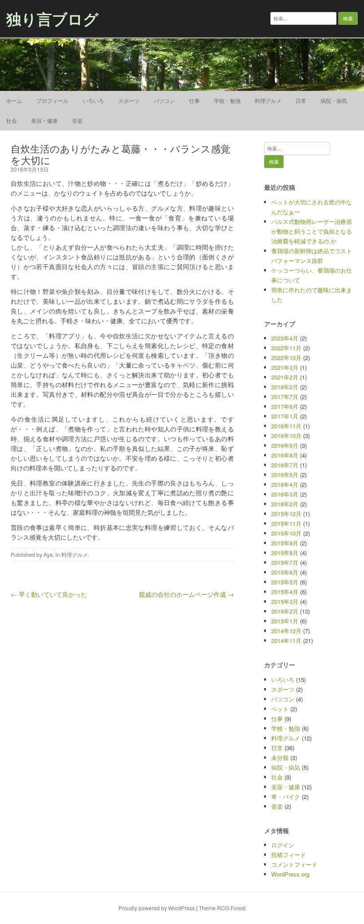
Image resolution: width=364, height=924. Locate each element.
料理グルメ (268, 100)
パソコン (164, 100)
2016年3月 (284, 494)
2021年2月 (284, 377)
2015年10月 (286, 533)
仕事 (194, 100)
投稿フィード (288, 854)
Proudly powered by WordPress (157, 908)
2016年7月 (284, 465)
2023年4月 (284, 338)
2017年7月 (284, 396)
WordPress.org (290, 874)
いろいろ (93, 100)
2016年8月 (284, 455)
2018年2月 (284, 387)
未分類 (280, 757)
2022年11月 (286, 348)
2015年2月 (284, 611)
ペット (280, 709)
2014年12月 (286, 630)
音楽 (77, 120)
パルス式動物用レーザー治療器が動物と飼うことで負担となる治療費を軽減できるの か (311, 231)
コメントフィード (294, 864)
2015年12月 (286, 513)
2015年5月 (284, 582)
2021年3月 (284, 367)
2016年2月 (284, 504)
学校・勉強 (227, 100)
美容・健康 (44, 120)
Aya (48, 554)
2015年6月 (284, 572)
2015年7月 (284, 562)
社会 (11, 120)
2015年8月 (284, 552)
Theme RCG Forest (222, 908)
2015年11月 (286, 523)
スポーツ (128, 100)
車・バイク (285, 796)
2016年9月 (284, 445)
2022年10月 (286, 357)
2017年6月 (284, 406)
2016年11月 (286, 426)
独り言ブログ (52, 18)
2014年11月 (286, 640)
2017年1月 (284, 416)
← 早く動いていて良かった (49, 594)
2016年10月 (286, 435)
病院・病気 (333, 100)
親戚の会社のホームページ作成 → (186, 594)
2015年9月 (284, 543)
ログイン (282, 845)
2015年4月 (284, 591)
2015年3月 (284, 601)
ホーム (14, 100)
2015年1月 (284, 621)
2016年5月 (284, 474)
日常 (301, 100)
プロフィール (52, 100)
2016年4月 (284, 484)
